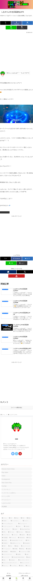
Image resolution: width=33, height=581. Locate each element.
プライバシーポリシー (24, 573)
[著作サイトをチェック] (8, 271)
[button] (22, 27)
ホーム (8, 573)
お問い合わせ (24, 575)
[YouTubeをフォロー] (16, 276)
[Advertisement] (16, 50)
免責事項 (8, 575)
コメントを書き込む (16, 407)
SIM (16, 439)
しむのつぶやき (5, 212)
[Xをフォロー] (25, 271)
